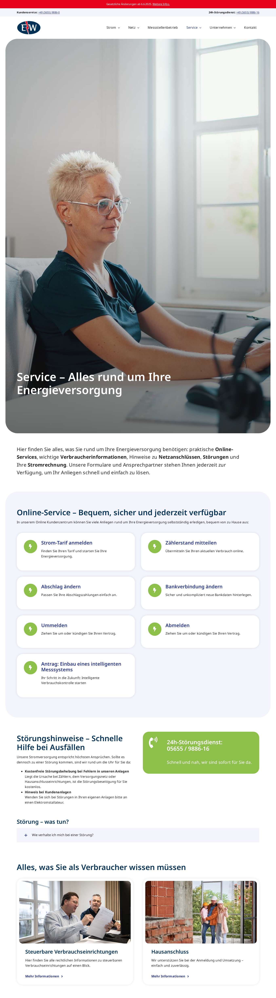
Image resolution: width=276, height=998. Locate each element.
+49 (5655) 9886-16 (247, 12)
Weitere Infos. (161, 4)
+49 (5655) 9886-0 (49, 12)
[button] (138, 835)
